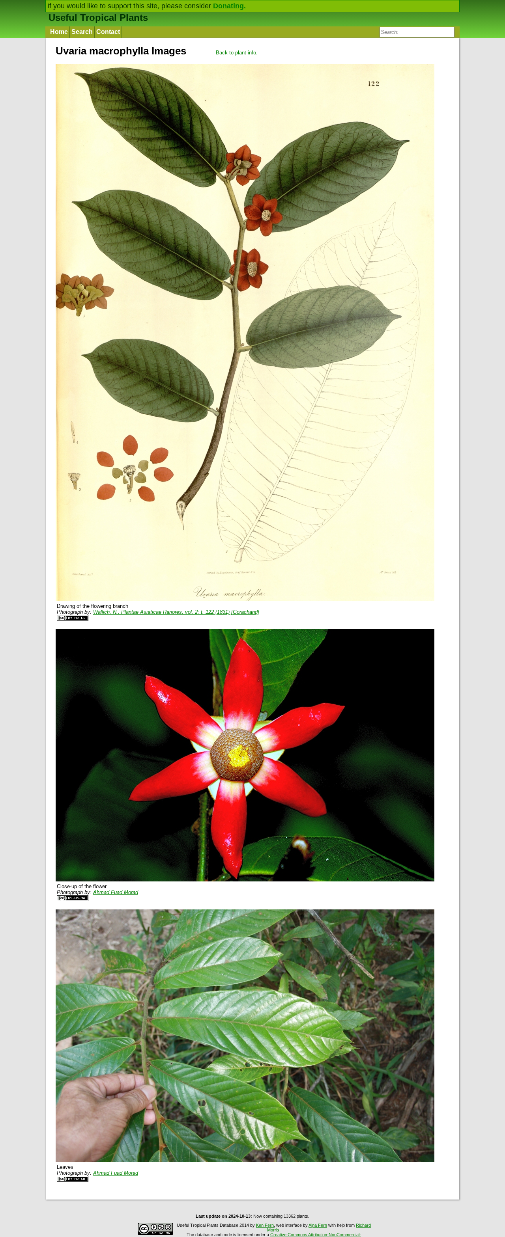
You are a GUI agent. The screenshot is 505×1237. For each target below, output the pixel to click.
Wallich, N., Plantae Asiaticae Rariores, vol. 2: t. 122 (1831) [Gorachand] (176, 612)
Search (82, 31)
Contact (108, 31)
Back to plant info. (237, 53)
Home (59, 31)
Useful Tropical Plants (98, 17)
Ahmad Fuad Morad (115, 892)
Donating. (229, 6)
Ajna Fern (318, 1225)
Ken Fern (265, 1225)
